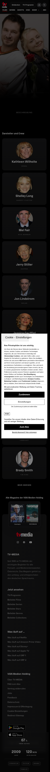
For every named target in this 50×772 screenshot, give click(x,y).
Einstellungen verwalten (24, 402)
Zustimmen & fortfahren (24, 395)
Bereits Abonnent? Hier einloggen (24, 432)
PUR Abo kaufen (24, 427)
